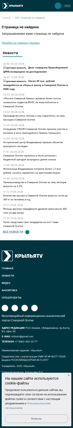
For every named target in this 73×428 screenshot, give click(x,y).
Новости (8, 275)
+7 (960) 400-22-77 (26, 341)
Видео (6, 282)
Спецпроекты (11, 297)
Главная (6, 17)
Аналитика (9, 290)
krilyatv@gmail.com (22, 336)
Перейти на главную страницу (21, 43)
